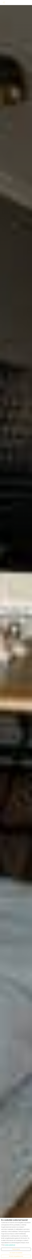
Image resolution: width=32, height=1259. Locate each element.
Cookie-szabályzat (9, 1245)
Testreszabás (16, 1249)
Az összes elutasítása (16, 1253)
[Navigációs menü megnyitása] (4, 2)
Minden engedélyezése (16, 1256)
